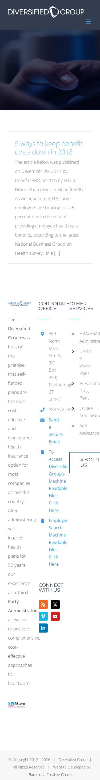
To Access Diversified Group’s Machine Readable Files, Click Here (55, 481)
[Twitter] (55, 604)
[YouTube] (55, 616)
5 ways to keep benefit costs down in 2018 (49, 147)
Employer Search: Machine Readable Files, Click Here (55, 542)
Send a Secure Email (55, 431)
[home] (19, 306)
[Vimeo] (43, 616)
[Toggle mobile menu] (89, 21)
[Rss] (43, 604)
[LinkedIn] (43, 628)
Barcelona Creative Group (50, 774)
